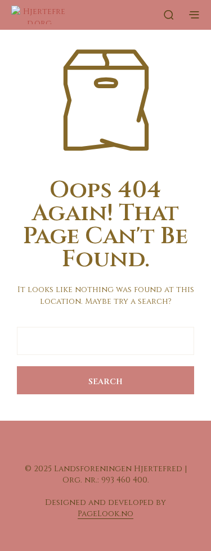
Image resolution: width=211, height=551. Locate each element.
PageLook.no (105, 513)
